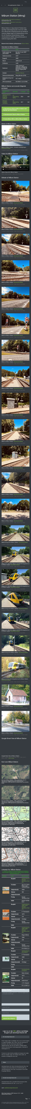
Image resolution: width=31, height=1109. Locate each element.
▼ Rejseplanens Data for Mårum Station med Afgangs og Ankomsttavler (15, 109)
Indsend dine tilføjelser (9, 1018)
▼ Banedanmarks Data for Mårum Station (14, 114)
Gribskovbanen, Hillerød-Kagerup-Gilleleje (6, 96)
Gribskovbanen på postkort (26, 951)
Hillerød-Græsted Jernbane (5, 102)
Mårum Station (25, 43)
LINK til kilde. (11, 758)
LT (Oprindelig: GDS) (16, 96)
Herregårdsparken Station (10, 5)
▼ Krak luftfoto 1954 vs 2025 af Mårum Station (15, 119)
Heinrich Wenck (20, 73)
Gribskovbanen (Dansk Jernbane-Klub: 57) (26, 880)
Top (26, 1098)
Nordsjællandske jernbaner (26, 970)
